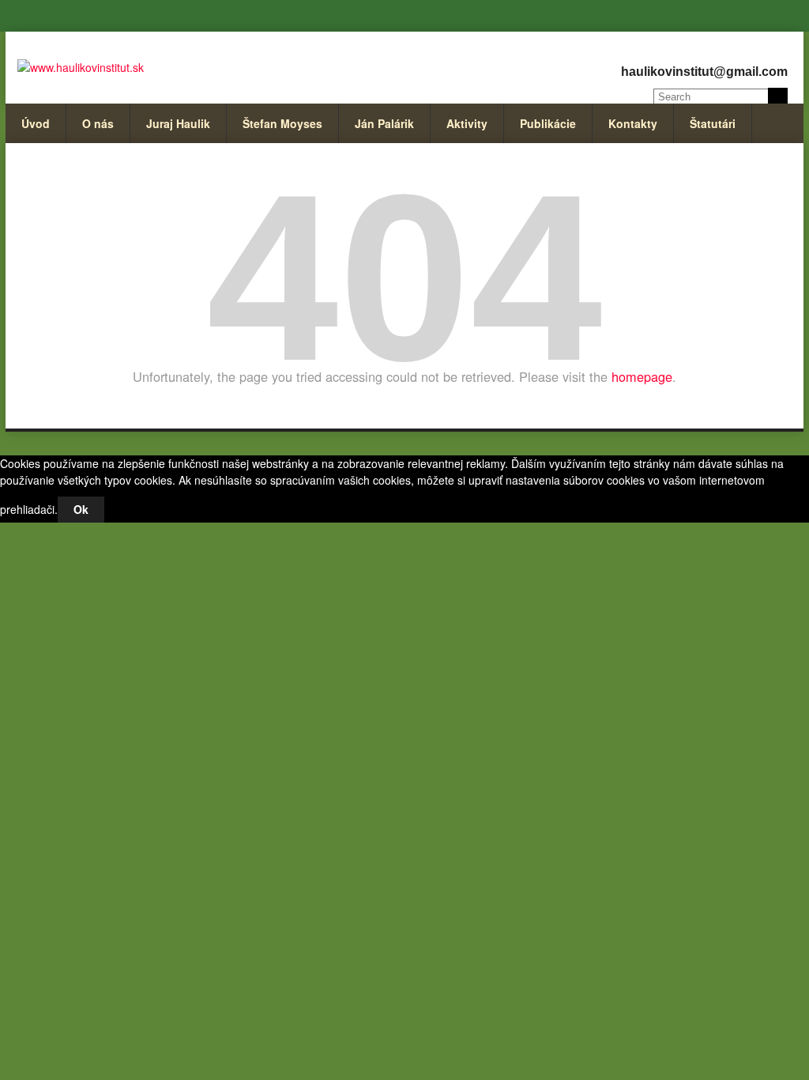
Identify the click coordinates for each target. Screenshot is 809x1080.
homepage (641, 376)
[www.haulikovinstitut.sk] (80, 67)
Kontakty (632, 123)
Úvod (35, 123)
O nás (98, 123)
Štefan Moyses (282, 123)
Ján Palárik (384, 123)
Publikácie (548, 123)
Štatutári (713, 123)
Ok (80, 509)
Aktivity (466, 123)
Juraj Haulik (178, 123)
